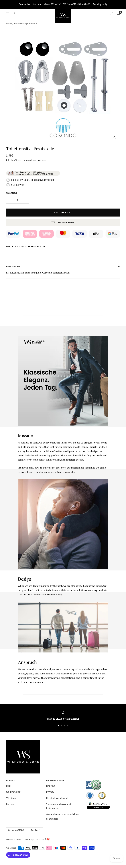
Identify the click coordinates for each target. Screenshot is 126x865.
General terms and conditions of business (62, 816)
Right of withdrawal (57, 798)
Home (9, 23)
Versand (42, 160)
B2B (8, 785)
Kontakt (10, 804)
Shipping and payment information (58, 806)
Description (13, 266)
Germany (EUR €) (16, 830)
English (34, 830)
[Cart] (118, 13)
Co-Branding (13, 791)
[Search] (14, 13)
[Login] (111, 13)
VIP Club (11, 798)
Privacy (50, 791)
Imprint (50, 785)
